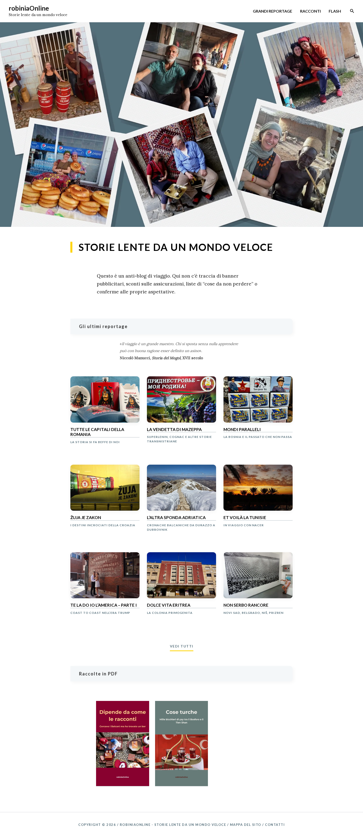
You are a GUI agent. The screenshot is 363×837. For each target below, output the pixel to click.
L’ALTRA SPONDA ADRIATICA (176, 517)
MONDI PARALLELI (242, 429)
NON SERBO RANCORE (245, 605)
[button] (352, 11)
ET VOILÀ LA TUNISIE (244, 517)
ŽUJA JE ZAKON (85, 517)
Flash (335, 11)
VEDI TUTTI (181, 646)
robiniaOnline (29, 8)
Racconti (310, 11)
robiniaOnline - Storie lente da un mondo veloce (173, 825)
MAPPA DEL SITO (245, 825)
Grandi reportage (272, 11)
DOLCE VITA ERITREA (168, 605)
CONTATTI (275, 825)
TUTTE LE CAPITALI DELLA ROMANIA (97, 432)
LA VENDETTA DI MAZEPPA (174, 429)
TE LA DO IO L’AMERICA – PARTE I (103, 605)
